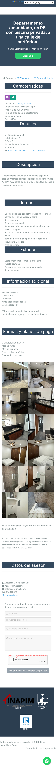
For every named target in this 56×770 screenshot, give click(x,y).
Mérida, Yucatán (40, 48)
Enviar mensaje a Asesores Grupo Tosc (28, 670)
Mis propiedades (10, 595)
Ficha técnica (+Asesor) (34, 150)
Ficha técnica (14, 150)
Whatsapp (24, 78)
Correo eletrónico (45, 78)
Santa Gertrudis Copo (19, 48)
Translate (21, 1)
